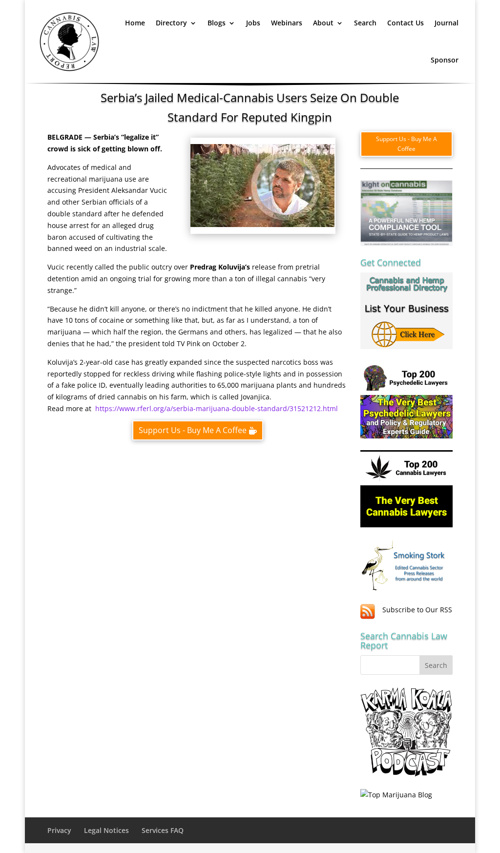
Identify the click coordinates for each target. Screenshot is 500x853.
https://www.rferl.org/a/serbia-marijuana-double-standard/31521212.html (216, 408)
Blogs (217, 22)
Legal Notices (106, 830)
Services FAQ (163, 830)
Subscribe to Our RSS (417, 609)
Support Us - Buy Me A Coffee (193, 430)
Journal (446, 22)
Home (135, 22)
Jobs (253, 22)
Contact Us (405, 22)
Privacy (59, 830)
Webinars (286, 22)
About (323, 22)
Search (365, 22)
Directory (171, 22)
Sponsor (444, 59)
